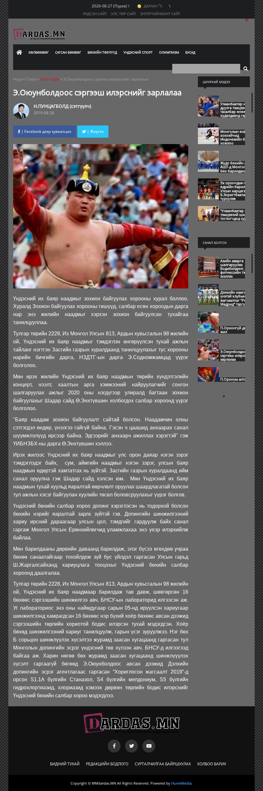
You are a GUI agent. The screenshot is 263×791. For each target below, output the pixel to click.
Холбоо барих (211, 764)
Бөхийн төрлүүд (102, 52)
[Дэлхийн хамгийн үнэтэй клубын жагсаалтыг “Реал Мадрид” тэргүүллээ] (208, 303)
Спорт (32, 79)
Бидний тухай (65, 764)
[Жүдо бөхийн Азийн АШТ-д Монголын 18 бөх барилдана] (208, 170)
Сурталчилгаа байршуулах (163, 764)
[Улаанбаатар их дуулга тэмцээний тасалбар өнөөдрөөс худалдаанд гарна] (208, 114)
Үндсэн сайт (95, 13)
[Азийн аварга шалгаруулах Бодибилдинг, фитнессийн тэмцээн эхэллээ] (208, 275)
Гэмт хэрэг (50, 79)
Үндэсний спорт (138, 52)
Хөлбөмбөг (39, 52)
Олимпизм (169, 52)
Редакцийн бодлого (107, 764)
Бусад (190, 52)
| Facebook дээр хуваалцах (45, 131)
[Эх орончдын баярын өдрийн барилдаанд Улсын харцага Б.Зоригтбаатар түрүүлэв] (208, 197)
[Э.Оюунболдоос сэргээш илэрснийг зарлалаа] (208, 358)
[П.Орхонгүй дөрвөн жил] (208, 330)
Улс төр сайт (123, 13)
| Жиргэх (95, 131)
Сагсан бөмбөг (68, 52)
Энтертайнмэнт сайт (160, 13)
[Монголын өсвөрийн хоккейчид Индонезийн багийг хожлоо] (208, 142)
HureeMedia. (181, 783)
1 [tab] (246, 20)
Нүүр (17, 79)
